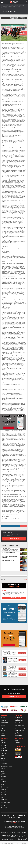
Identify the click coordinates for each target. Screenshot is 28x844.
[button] (8, 419)
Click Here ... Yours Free (8, 427)
